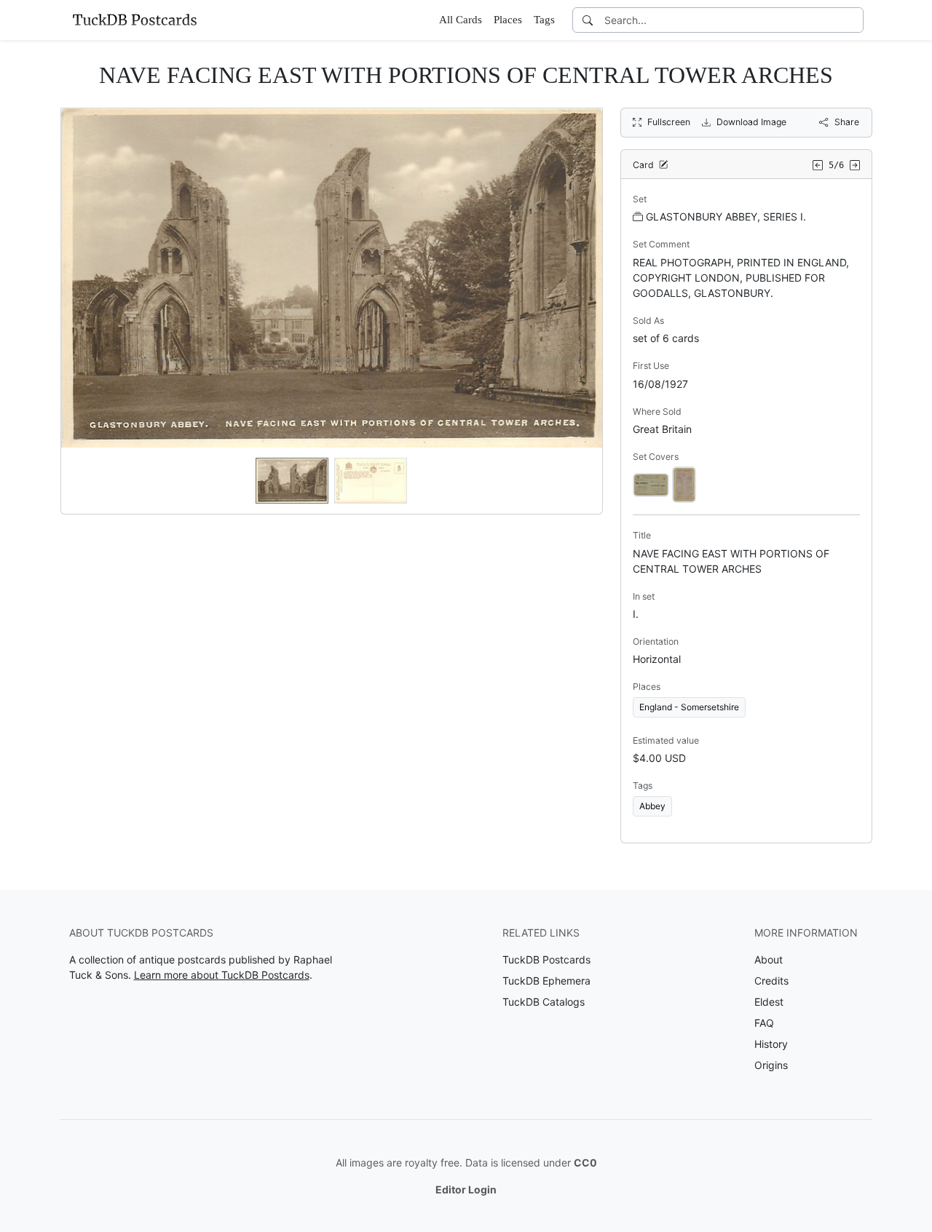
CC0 (585, 1162)
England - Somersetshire (689, 707)
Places (508, 19)
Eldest (768, 1001)
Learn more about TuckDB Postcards (221, 975)
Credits (771, 980)
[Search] (587, 20)
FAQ (764, 1023)
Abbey (652, 805)
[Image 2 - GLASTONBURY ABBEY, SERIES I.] (684, 483)
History (771, 1044)
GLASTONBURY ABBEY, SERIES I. (726, 216)
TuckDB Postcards (546, 959)
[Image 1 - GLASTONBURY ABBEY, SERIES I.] (651, 483)
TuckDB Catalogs (543, 1001)
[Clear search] (853, 20)
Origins (771, 1065)
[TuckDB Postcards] (134, 20)
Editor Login (466, 1189)
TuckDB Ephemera (546, 980)
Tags (544, 19)
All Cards (460, 19)
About (768, 959)
